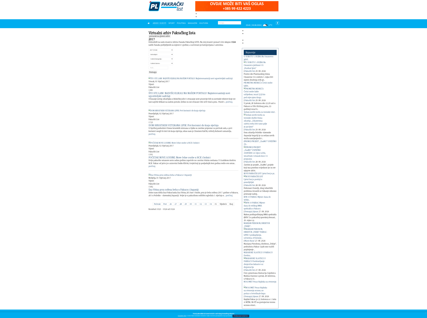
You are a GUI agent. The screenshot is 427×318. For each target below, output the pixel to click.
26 (171, 204)
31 (196, 204)
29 (186, 204)
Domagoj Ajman (251, 211)
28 (181, 204)
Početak (157, 204)
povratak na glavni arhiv (159, 36)
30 (191, 204)
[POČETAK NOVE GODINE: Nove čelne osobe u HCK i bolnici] (174, 142)
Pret (165, 204)
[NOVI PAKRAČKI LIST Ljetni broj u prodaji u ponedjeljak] (256, 178)
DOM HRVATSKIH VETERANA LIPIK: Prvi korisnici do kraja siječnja (184, 125)
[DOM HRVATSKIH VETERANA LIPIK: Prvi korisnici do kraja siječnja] (177, 110)
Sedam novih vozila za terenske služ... (260, 112)
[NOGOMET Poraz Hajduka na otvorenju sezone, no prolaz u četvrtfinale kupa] (256, 290)
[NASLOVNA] (149, 23)
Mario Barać (250, 240)
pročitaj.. (229, 101)
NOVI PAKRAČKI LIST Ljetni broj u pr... (259, 173)
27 (176, 204)
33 (206, 204)
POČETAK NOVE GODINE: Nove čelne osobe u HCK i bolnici (179, 157)
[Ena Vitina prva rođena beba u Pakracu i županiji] (170, 174)
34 (211, 204)
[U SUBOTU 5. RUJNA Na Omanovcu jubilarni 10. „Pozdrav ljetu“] (256, 64)
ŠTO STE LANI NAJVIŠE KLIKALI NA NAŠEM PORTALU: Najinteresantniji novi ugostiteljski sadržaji (189, 94)
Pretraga (152, 72)
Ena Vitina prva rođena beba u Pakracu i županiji (174, 189)
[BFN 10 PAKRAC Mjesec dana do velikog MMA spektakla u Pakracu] (256, 205)
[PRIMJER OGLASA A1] (236, 5)
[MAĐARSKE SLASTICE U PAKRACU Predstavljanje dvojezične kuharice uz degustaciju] (256, 262)
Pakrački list (250, 71)
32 (201, 204)
